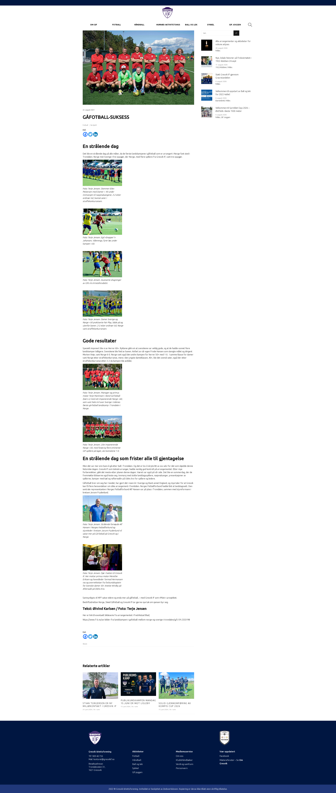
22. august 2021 (88, 110)
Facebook (224, 756)
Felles (218, 51)
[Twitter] (90, 134)
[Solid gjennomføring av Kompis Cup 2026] (176, 685)
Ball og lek (137, 764)
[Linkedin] (95, 134)
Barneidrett (220, 101)
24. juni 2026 (87, 709)
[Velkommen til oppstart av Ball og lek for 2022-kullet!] (206, 95)
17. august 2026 (221, 65)
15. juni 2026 (125, 706)
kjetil (95, 125)
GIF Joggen (225, 117)
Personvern (182, 768)
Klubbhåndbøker (184, 760)
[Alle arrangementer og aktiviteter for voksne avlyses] (206, 45)
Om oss (179, 756)
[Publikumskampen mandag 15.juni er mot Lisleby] (138, 684)
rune (98, 709)
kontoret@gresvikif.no (103, 759)
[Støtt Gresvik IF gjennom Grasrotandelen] (206, 78)
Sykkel (135, 768)
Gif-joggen (137, 772)
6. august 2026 (221, 81)
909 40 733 (97, 756)
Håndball (136, 760)
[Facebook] (85, 134)
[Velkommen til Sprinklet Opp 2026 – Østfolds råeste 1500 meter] (206, 111)
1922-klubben (221, 67)
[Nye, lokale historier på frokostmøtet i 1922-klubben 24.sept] (206, 61)
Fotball (85, 125)
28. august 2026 (221, 48)
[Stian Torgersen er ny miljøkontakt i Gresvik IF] (100, 685)
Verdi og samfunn (184, 764)
